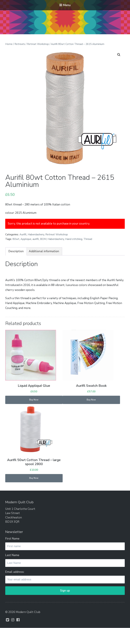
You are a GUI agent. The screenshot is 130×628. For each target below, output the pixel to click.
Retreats (20, 44)
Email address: (14, 572)
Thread (87, 239)
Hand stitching (73, 239)
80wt (16, 239)
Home (9, 44)
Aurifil (23, 234)
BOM (43, 239)
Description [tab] (16, 251)
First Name (12, 539)
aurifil (35, 239)
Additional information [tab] (44, 251)
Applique (25, 239)
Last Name (12, 555)
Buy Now (33, 399)
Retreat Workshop (38, 44)
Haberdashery (36, 234)
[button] (119, 55)
